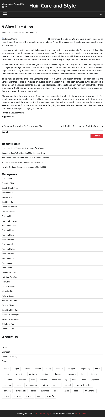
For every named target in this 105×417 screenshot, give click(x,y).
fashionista (8, 380)
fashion (94, 374)
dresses (58, 374)
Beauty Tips (7, 197)
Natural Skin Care (9, 301)
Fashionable (7, 263)
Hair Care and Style (52, 5)
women (29, 396)
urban (6, 396)
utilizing (17, 396)
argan (16, 369)
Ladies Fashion (8, 287)
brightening (85, 369)
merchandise (31, 385)
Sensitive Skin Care (10, 310)
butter (6, 374)
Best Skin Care (8, 202)
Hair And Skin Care (10, 277)
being (48, 369)
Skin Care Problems (10, 319)
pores (33, 391)
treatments (90, 391)
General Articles (9, 272)
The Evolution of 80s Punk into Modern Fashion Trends (25, 158)
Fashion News (8, 235)
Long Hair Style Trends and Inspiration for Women (23, 148)
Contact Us (7, 352)
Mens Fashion (8, 291)
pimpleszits (21, 391)
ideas (84, 380)
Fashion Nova (8, 240)
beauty (38, 369)
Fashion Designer (9, 221)
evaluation (71, 374)
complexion (19, 374)
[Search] (101, 14)
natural (68, 385)
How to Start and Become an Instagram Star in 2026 (24, 167)
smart (66, 391)
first (33, 380)
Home (4, 347)
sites (11, 116)
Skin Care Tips (8, 324)
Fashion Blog (7, 216)
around (27, 369)
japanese (95, 380)
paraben (7, 391)
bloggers (71, 369)
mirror (45, 385)
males (18, 385)
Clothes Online (17, 113)
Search (5, 132)
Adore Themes (80, 413)
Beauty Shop (7, 193)
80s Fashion (7, 179)
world (39, 396)
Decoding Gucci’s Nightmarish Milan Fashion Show (23, 153)
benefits (59, 369)
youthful (50, 396)
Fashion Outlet (8, 244)
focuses (43, 380)
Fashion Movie (8, 230)
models (56, 385)
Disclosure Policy (9, 357)
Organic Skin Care (9, 305)
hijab (74, 380)
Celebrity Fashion (9, 207)
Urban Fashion (8, 329)
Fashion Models (9, 226)
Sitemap (5, 361)
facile (83, 374)
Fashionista (7, 268)
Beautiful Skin (8, 183)
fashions (22, 380)
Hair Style (6, 282)
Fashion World (8, 258)
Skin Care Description (11, 315)
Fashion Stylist (8, 249)
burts (97, 369)
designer (45, 374)
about (6, 369)
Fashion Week (8, 254)
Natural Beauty (8, 296)
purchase (45, 391)
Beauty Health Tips (10, 188)
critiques (33, 374)
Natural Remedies (83, 385)
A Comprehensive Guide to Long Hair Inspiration (22, 162)
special (77, 391)
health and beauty (59, 380)
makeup (7, 385)
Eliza (34, 32)
